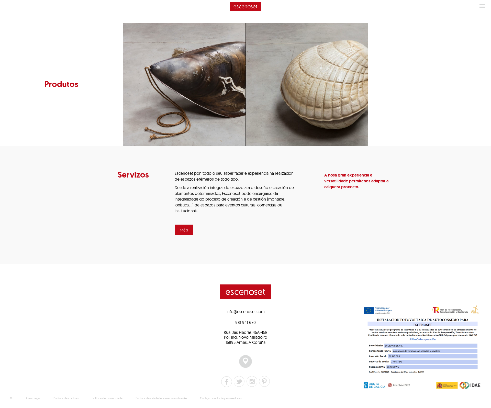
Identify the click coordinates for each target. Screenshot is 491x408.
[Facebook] (226, 381)
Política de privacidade (107, 398)
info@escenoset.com (246, 311)
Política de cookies (66, 398)
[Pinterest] (264, 381)
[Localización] (245, 361)
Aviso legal (33, 398)
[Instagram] (252, 381)
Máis (184, 230)
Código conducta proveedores (221, 398)
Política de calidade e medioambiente (161, 398)
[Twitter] (239, 381)
